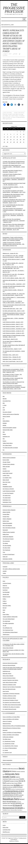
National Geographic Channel (9, 427)
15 (17, 136)
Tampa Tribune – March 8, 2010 (10, 339)
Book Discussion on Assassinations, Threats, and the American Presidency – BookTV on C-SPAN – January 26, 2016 (13, 370)
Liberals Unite (6, 594)
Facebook (5, 566)
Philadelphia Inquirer (7, 486)
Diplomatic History (7, 673)
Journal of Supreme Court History (10, 680)
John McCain (9, 787)
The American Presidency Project (10, 700)
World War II (19, 809)
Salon (4, 610)
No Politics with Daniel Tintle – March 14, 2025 (13, 310)
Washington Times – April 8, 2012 (10, 354)
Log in (4, 825)
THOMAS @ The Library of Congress (11, 707)
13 (10, 136)
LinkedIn (5, 571)
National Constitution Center (9, 684)
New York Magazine (7, 525)
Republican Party (11, 798)
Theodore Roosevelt (7, 805)
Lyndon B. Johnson (17, 787)
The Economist (6, 541)
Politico (4, 599)
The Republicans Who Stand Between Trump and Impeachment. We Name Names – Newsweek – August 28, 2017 (13, 196)
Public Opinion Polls (14, 796)
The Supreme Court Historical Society (11, 702)
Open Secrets (6, 691)
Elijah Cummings (19, 114)
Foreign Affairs (6, 514)
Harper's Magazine (7, 518)
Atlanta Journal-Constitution (9, 457)
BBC (4, 403)
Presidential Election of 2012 (14, 791)
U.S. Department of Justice (9, 741)
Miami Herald (6, 480)
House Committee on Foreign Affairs (11, 717)
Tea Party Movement (15, 803)
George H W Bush (14, 781)
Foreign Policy (6, 516)
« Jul (4, 146)
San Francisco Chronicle (8, 488)
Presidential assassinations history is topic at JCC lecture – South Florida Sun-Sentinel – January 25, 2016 (14, 314)
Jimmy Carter (10, 785)
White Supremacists (7, 118)
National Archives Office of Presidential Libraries (14, 725)
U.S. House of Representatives (10, 748)
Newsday (5, 484)
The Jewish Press (7, 495)
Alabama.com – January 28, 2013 (10, 253)
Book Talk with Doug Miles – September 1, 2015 (14, 284)
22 (17, 139)
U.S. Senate (5, 750)
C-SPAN (4, 405)
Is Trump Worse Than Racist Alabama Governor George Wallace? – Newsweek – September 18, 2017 (14, 179)
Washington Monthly (7, 559)
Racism (20, 796)
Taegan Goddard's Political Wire (10, 616)
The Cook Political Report (9, 619)
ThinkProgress (6, 634)
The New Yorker (6, 547)
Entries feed (5, 827)
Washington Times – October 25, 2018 (12, 359)
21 (14, 139)
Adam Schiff (17, 112)
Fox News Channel (15, 779)
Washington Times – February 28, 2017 (12, 357)
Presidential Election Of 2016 (12, 793)
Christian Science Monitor (9, 464)
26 (7, 142)
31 (23, 142)
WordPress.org (6, 832)
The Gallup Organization (8, 623)
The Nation (5, 543)
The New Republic (7, 545)
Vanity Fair (5, 556)
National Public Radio (8, 429)
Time (4, 552)
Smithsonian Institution (8, 737)
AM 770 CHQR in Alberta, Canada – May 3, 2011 (14, 278)
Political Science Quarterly (9, 532)
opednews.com (6, 436)
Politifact (5, 603)
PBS (4, 438)
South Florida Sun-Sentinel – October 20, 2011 (13, 331)
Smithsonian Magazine (8, 536)
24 (23, 139)
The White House (7, 739)
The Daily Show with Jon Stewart (10, 447)
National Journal (6, 596)
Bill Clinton (12, 771)
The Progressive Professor (14, 8)
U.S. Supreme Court (7, 752)
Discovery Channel (7, 412)
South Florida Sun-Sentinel (9, 491)
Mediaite (5, 423)
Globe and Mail (6, 466)
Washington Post (7, 500)
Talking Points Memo (8, 443)
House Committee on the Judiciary (11, 719)
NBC (4, 432)
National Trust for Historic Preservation (12, 687)
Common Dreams (7, 583)
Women (8, 809)
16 (20, 136)
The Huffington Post (7, 627)
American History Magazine (9, 510)
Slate (4, 612)
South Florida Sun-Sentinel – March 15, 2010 (13, 326)
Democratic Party (12, 774)
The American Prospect (8, 538)
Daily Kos (5, 585)
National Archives (7, 723)
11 (4, 136)
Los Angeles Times (7, 477)
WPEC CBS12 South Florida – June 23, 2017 (13, 361)
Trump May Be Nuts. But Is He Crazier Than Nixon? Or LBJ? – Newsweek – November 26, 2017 (13, 215)
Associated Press (7, 401)
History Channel (6, 416)
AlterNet (5, 398)
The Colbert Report (7, 445)
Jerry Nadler (5, 115)
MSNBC (4, 425)
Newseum (5, 730)
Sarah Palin (19, 801)
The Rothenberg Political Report (10, 632)
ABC (4, 396)
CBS (4, 407)
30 (20, 142)
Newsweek (5, 530)
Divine (10, 841)
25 (4, 142)
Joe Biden (17, 785)
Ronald (15, 54)
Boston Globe (6, 459)
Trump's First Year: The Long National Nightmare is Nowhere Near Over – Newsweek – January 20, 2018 (14, 220)
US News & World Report (8, 554)
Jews (10, 115)
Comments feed (6, 829)
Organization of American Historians (11, 693)
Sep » (6, 146)
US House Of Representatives (18, 117)
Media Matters (6, 421)
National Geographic (7, 523)
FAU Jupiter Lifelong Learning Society (11, 569)
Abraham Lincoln (6, 768)
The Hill (4, 625)
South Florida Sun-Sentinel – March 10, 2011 (13, 324)
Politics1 (5, 601)
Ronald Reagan (11, 801)
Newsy (4, 434)
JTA (3, 418)
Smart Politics (6, 614)
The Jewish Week (7, 497)
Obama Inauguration (7, 760)
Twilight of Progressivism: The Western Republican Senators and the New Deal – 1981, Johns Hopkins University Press (14, 244)
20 (10, 139)
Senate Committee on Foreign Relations (12, 732)
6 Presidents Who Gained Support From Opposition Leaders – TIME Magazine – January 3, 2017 (14, 167)
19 (7, 139)
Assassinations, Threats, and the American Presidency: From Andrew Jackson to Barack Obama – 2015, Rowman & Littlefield (13, 239)
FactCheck (5, 590)
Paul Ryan (13, 789)
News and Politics (8, 112)
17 (23, 136)
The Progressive (6, 550)
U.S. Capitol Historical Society (9, 709)
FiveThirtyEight (6, 592)
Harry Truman (15, 783)
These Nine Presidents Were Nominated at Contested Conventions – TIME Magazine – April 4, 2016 (14, 210)
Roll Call (4, 607)
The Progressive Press (8, 630)
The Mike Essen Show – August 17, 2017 (12, 348)
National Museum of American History (12, 728)
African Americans (14, 768)
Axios (4, 581)
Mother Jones (6, 521)
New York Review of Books (9, 527)
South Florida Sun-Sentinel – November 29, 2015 (14, 328)
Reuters (4, 441)
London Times (6, 475)
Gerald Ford (8, 783)
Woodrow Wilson (14, 809)
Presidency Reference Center (9, 695)
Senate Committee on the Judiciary (11, 734)
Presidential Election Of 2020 (10, 795)
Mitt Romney (7, 789)
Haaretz (4, 468)
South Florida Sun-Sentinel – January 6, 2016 (13, 322)
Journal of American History (9, 678)
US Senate (19, 808)
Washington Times (7, 502)
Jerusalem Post (6, 471)
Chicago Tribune (6, 462)
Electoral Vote (6, 587)
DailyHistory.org (6, 671)
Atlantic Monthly (6, 512)
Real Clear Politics (7, 605)
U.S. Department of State (8, 743)
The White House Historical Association (12, 704)
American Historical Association (10, 663)
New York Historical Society (9, 689)
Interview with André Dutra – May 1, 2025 (12, 308)
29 (17, 142)
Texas (23, 803)
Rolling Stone (6, 534)
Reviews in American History (9, 698)
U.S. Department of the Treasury (10, 745)
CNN (4, 409)
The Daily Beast (6, 621)
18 (4, 139)
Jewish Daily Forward (7, 473)
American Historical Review (9, 665)
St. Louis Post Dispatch (8, 493)
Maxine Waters (14, 115)
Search (22, 817)
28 (14, 142)
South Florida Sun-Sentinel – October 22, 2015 (13, 333)
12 (7, 136)
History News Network (8, 648)
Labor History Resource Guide (10, 682)
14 (14, 136)
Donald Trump (11, 114)
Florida (9, 779)
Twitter (4, 573)
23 (20, 139)
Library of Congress (7, 721)
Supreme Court (6, 803)
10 (23, 134)
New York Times (6, 482)
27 (10, 142)
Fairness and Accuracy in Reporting (11, 414)
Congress (18, 771)
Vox (3, 450)
